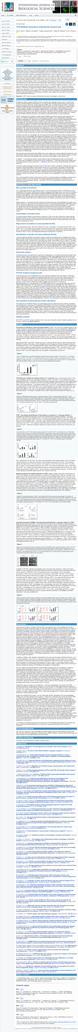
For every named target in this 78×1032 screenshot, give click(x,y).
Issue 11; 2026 (6, 27)
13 (51, 128)
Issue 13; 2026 (6, 21)
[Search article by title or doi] (12, 61)
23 (30, 150)
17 (51, 679)
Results (7, 75)
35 (75, 298)
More (18, 42)
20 (29, 137)
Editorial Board (6, 45)
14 (62, 130)
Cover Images (5, 48)
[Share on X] (70, 24)
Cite (60, 20)
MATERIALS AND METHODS (7, 73)
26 (42, 160)
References (7, 79)
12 (49, 128)
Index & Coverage (6, 51)
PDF (68, 19)
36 (52, 329)
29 (46, 162)
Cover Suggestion (6, 55)
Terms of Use (73, 1028)
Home (3, 15)
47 (48, 682)
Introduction (7, 71)
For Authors (10, 15)
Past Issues (4, 39)
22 (70, 146)
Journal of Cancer (7, 91)
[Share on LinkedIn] (74, 24)
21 (17, 145)
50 (17, 702)
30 (48, 162)
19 (64, 130)
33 (50, 167)
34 (28, 170)
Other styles (27, 56)
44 (73, 637)
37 (54, 329)
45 (22, 643)
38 (71, 390)
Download (35, 61)
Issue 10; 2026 (6, 30)
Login (30, 15)
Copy (19, 56)
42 (28, 633)
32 (48, 167)
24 (40, 155)
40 (37, 525)
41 (39, 525)
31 (20, 163)
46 (74, 649)
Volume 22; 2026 (6, 36)
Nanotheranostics (7, 94)
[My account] (75, 15)
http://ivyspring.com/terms (31, 1023)
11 (72, 123)
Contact (37, 15)
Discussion (7, 76)
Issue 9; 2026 (5, 33)
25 (67, 156)
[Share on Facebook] (66, 24)
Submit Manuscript (21, 15)
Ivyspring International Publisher (43, 1027)
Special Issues (5, 58)
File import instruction (44, 61)
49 (36, 692)
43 (71, 637)
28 (44, 160)
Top (8, 69)
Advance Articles (6, 42)
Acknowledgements (7, 78)
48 (51, 686)
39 (73, 390)
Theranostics (7, 83)
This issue (53, 20)
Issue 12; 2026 (6, 24)
